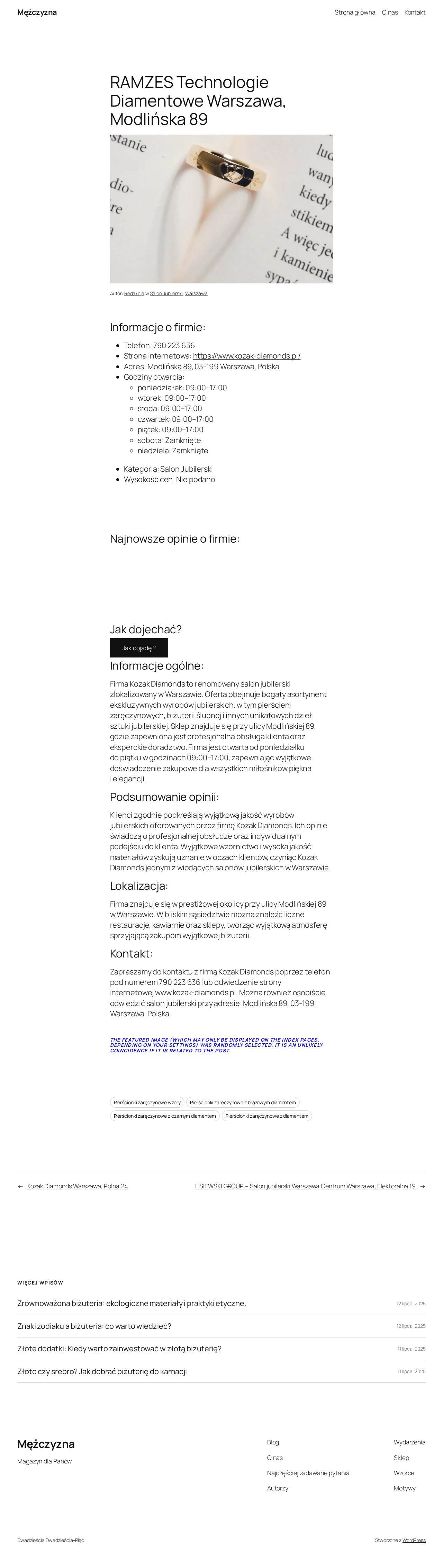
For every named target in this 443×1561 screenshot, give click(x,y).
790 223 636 (174, 345)
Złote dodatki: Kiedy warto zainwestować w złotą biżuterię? (119, 1348)
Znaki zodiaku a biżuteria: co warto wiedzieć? (94, 1326)
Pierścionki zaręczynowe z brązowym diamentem (243, 1102)
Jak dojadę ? (139, 648)
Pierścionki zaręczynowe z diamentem (267, 1116)
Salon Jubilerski (166, 293)
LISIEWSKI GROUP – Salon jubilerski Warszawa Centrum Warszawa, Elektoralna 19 (305, 1186)
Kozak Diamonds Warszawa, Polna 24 (77, 1186)
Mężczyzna (37, 12)
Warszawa (196, 293)
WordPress (414, 1540)
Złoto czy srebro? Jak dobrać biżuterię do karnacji (102, 1371)
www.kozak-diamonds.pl (195, 992)
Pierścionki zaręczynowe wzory (147, 1102)
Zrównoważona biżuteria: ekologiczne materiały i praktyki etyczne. (131, 1303)
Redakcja (134, 293)
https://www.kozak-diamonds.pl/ (247, 356)
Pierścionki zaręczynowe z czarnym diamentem (165, 1116)
